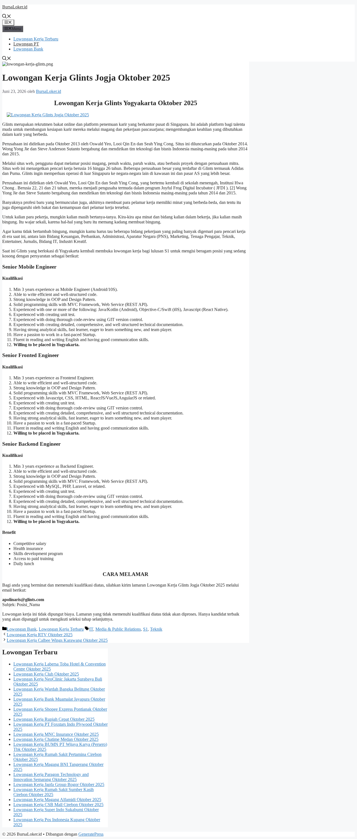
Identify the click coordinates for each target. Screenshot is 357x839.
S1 (145, 629)
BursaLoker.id (14, 6)
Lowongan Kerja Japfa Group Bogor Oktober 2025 (58, 784)
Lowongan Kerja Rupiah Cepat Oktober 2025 (54, 719)
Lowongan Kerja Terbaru (35, 39)
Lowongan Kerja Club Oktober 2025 (46, 674)
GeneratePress (90, 834)
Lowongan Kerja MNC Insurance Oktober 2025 (56, 734)
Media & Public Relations (118, 629)
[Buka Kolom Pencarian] (6, 17)
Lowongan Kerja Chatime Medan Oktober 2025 (55, 739)
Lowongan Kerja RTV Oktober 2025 (40, 634)
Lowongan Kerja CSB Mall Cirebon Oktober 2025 (58, 804)
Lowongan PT (26, 44)
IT (91, 629)
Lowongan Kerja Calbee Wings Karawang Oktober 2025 (57, 640)
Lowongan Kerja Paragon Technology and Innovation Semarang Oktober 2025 (51, 777)
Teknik (156, 629)
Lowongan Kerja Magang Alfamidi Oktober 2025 (57, 799)
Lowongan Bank (28, 49)
